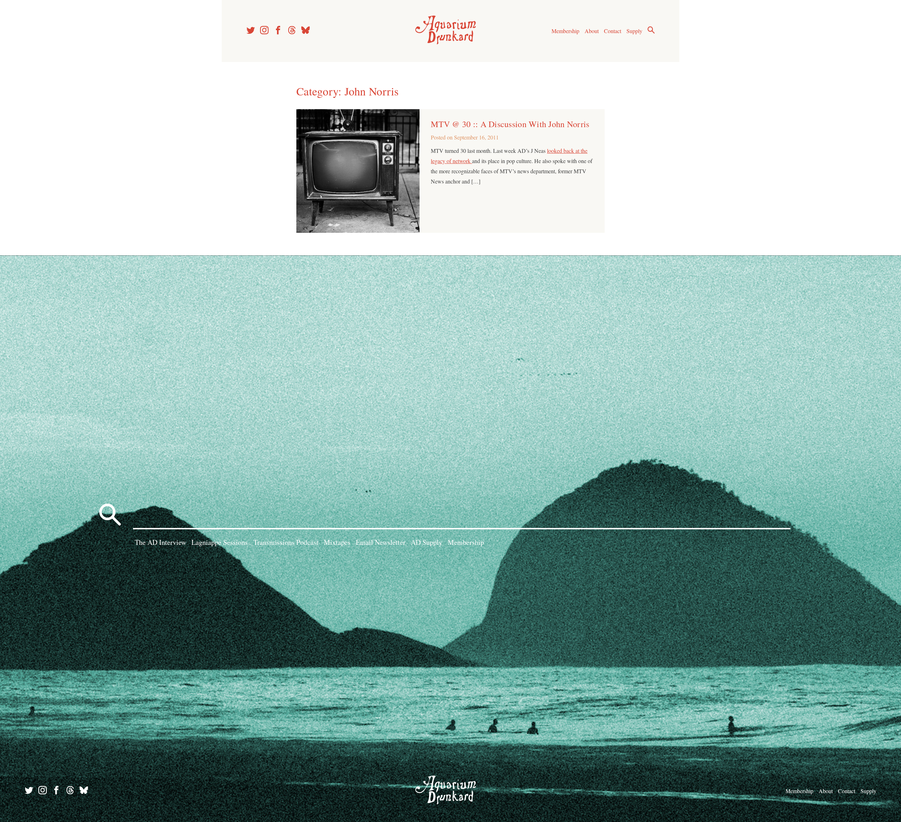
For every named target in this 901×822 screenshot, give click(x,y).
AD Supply (426, 542)
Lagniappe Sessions (219, 542)
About (592, 31)
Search (651, 29)
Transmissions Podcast (286, 542)
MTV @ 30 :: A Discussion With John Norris (510, 124)
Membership (565, 31)
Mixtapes (337, 542)
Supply (634, 31)
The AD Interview (160, 542)
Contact (612, 31)
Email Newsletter (380, 542)
